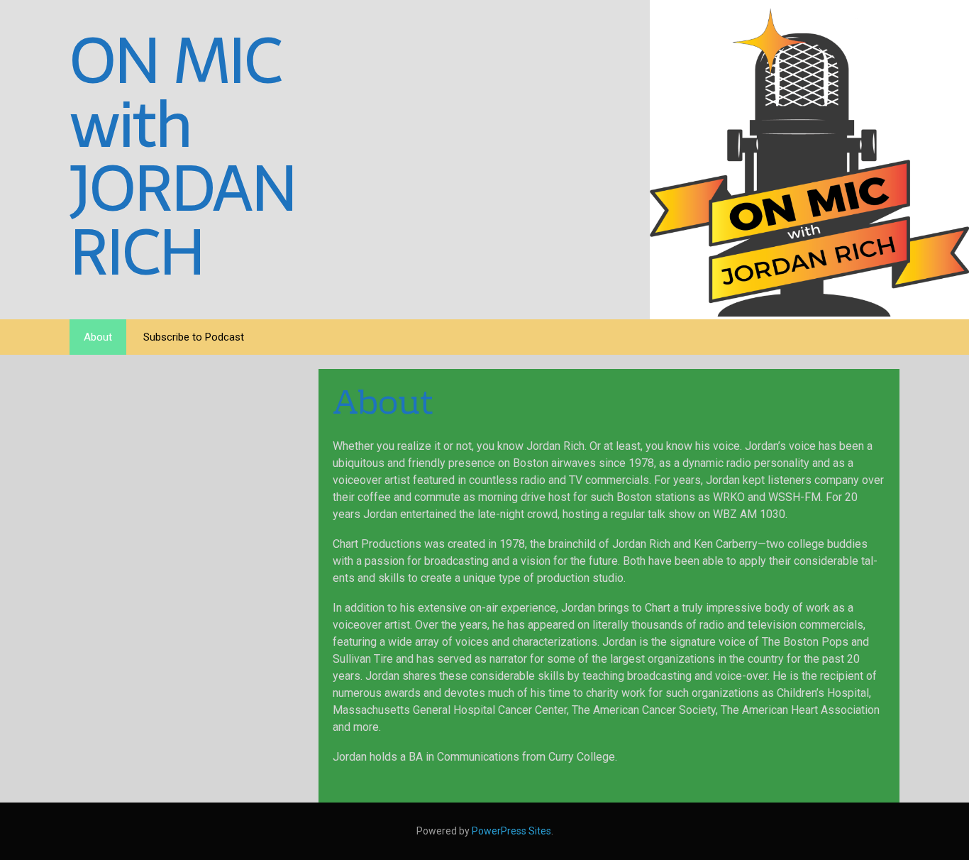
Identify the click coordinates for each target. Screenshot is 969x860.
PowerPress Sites (511, 831)
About (98, 337)
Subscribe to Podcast (193, 337)
